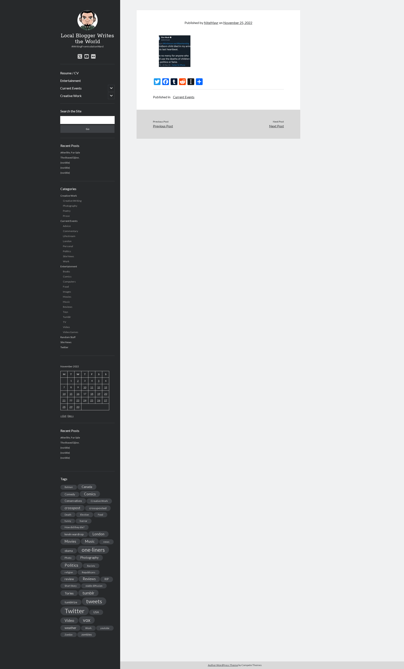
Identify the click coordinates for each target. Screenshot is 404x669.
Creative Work (71, 96)
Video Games (70, 332)
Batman (69, 487)
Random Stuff (68, 337)
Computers (69, 281)
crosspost (72, 508)
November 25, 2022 (237, 23)
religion (69, 572)
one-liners (93, 549)
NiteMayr (211, 23)
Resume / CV (69, 73)
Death (68, 514)
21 (63, 400)
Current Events (71, 88)
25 (91, 400)
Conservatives (73, 500)
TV (64, 322)
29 (70, 406)
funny (68, 521)
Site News (68, 256)
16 (77, 393)
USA (96, 612)
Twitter (64, 347)
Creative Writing (72, 200)
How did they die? (74, 527)
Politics (67, 251)
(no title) (65, 162)
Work (66, 261)
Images (67, 291)
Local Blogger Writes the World (87, 38)
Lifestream (69, 236)
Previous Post (163, 126)
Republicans (88, 572)
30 (77, 406)
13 (105, 387)
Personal (68, 246)
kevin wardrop (74, 534)
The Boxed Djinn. (70, 157)
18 (91, 393)
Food (66, 286)
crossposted (97, 508)
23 (77, 400)
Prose (66, 215)
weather (70, 628)
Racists (91, 565)
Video (66, 327)
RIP (107, 579)
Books (66, 271)
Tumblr (67, 317)
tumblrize (71, 602)
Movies (67, 296)
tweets (94, 601)
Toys (65, 311)
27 (105, 400)
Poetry (66, 210)
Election (84, 514)
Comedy (70, 494)
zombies (86, 634)
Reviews (67, 306)
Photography (70, 205)
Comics (67, 276)
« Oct (63, 415)
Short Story (71, 585)
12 (98, 387)
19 (98, 393)
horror (83, 520)
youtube (104, 628)
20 (105, 393)
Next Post (276, 126)
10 (84, 387)
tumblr (88, 592)
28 (63, 406)
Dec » (71, 415)
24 (84, 400)
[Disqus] (218, 191)
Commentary (70, 231)
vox (86, 620)
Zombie (69, 634)
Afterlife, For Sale (70, 152)
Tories (69, 593)
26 (98, 400)
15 (70, 393)
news (106, 541)
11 (91, 387)
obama (69, 550)
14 (63, 393)
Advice (67, 226)
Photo (68, 557)
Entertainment (70, 81)
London (67, 241)
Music (66, 301)
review (69, 579)
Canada (87, 487)
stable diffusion (93, 585)
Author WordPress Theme (223, 665)
